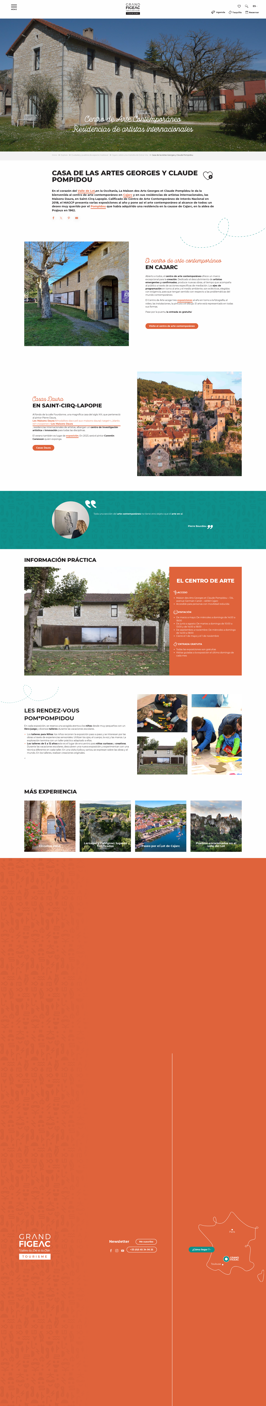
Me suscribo (146, 1241)
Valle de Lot (86, 190)
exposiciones (184, 300)
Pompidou (98, 206)
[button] (246, 6)
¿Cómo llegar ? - (201, 1249)
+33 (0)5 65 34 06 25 (141, 1249)
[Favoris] (239, 6)
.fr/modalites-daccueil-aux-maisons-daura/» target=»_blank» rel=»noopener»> (76, 422)
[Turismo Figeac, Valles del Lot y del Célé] (133, 11)
